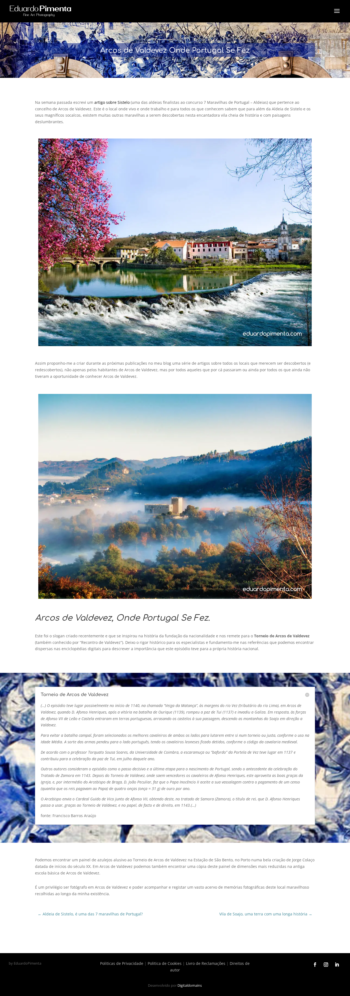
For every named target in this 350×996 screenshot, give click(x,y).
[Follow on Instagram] (326, 964)
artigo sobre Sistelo (112, 102)
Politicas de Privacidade (121, 963)
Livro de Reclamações (205, 963)
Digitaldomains (189, 985)
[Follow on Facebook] (315, 964)
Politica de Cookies (165, 963)
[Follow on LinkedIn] (336, 964)
